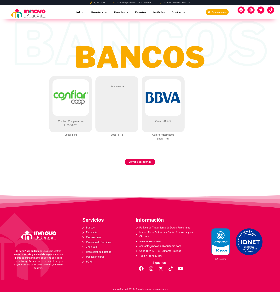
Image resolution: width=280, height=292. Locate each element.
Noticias (159, 12)
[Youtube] (180, 268)
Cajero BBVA (163, 121)
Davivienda (117, 86)
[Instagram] (251, 10)
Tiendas (119, 12)
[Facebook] (241, 10)
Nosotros (97, 12)
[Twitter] (260, 10)
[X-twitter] (160, 268)
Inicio (80, 12)
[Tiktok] (270, 10)
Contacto (178, 12)
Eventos (140, 12)
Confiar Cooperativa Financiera (71, 123)
